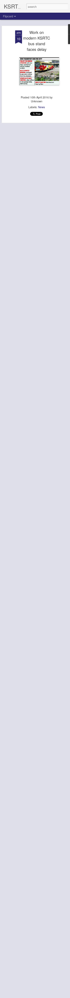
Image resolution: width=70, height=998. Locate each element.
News (41, 107)
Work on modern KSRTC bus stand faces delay (36, 40)
